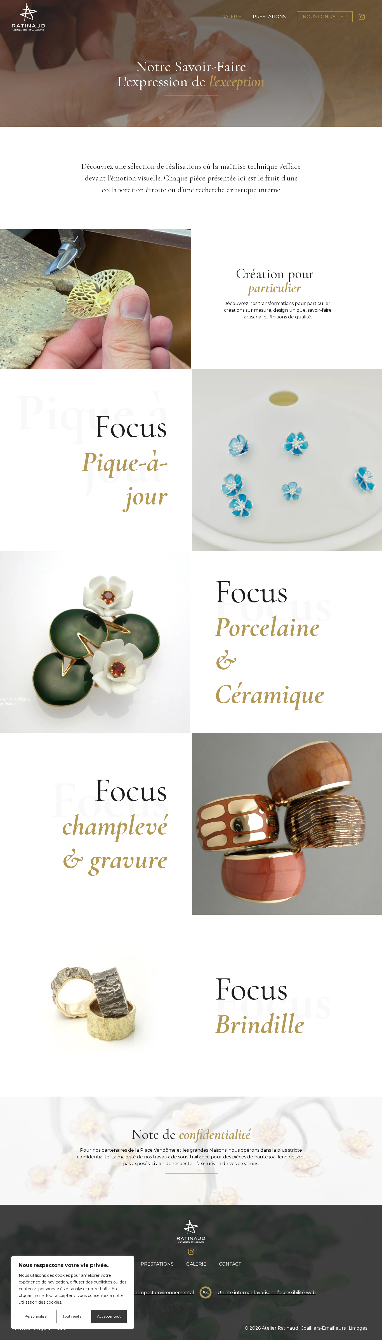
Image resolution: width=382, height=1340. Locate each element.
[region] (72, 1292)
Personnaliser (36, 1316)
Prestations (269, 16)
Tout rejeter (72, 1316)
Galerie (231, 16)
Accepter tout (109, 1316)
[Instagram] (361, 16)
